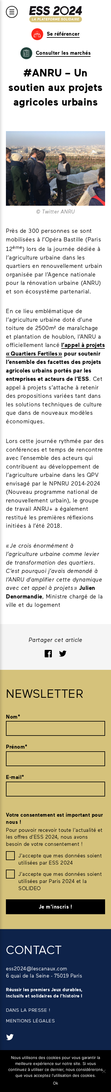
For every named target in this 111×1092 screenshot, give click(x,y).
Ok (55, 1083)
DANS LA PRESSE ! (28, 1010)
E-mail (15, 777)
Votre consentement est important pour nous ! (54, 818)
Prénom (17, 747)
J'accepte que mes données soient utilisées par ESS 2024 (60, 858)
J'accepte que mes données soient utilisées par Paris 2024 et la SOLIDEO (60, 881)
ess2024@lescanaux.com (36, 968)
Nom (13, 717)
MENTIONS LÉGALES (30, 1020)
